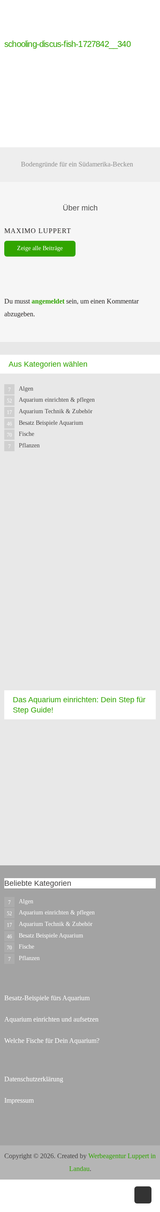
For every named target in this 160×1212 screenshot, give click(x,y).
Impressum (19, 1100)
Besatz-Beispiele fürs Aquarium (47, 998)
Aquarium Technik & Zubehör (56, 411)
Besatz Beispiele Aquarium (51, 423)
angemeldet (48, 301)
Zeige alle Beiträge (40, 248)
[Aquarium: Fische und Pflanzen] (21, 33)
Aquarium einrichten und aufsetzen (51, 1019)
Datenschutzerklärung (33, 1079)
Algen (26, 389)
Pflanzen (29, 445)
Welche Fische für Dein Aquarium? (51, 1040)
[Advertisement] (80, 578)
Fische (26, 434)
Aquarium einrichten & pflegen (57, 400)
